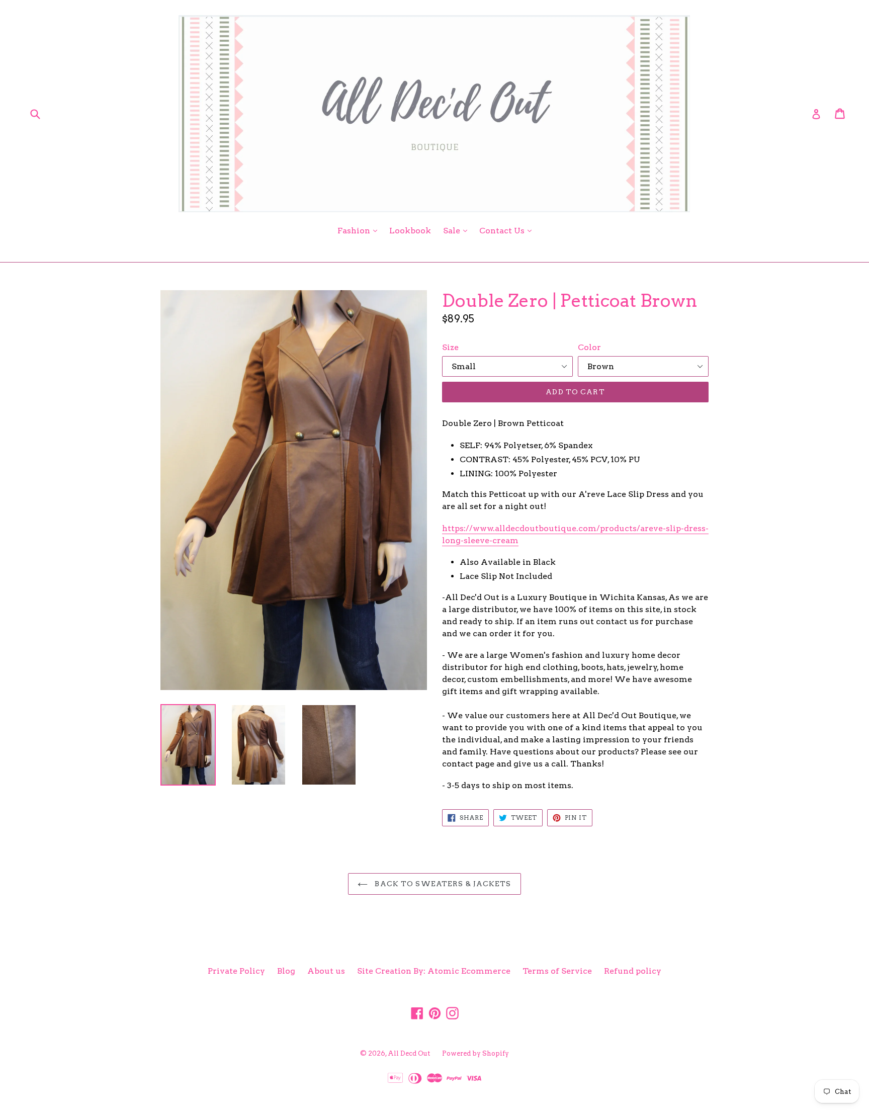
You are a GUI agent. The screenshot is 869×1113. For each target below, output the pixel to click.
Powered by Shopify (475, 1053)
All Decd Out (409, 1053)
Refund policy (632, 971)
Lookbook (410, 230)
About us (326, 971)
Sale (457, 230)
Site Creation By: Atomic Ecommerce (433, 971)
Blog (286, 971)
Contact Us (508, 230)
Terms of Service (557, 971)
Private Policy (236, 971)
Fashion (359, 230)
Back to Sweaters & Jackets (442, 884)
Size (450, 347)
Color (589, 347)
